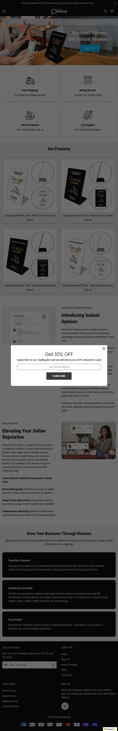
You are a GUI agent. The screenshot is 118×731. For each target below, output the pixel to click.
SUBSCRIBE (59, 376)
